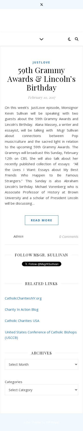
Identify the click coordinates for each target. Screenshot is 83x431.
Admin (19, 236)
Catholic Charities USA (22, 320)
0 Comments (68, 236)
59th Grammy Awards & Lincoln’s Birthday (41, 78)
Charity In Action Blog (22, 309)
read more (41, 220)
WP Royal (52, 422)
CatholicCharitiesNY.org (23, 298)
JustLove (41, 62)
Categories (13, 381)
